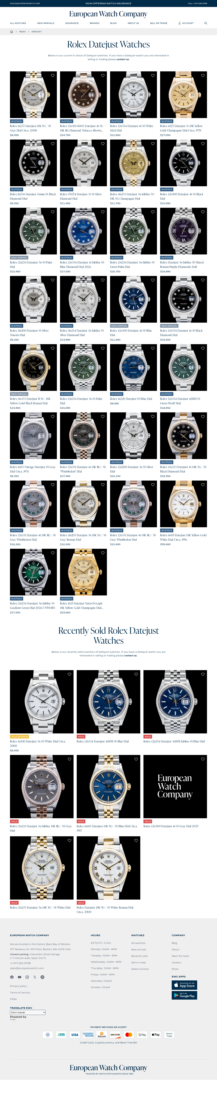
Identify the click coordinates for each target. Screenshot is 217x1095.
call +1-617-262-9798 (197, 3)
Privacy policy (18, 986)
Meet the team (180, 956)
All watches (138, 943)
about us (133, 23)
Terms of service (20, 992)
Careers (176, 962)
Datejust (36, 32)
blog (113, 23)
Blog (174, 943)
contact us (123, 59)
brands (94, 23)
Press (175, 969)
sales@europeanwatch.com (25, 3)
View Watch (33, 94)
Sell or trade (138, 962)
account (187, 23)
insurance (72, 23)
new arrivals (45, 23)
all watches (18, 23)
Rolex (22, 32)
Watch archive (140, 969)
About (175, 949)
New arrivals (138, 949)
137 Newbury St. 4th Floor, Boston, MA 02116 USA (40, 949)
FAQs (13, 999)
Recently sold (139, 956)
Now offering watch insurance (108, 3)
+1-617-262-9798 (20, 963)
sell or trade (158, 23)
